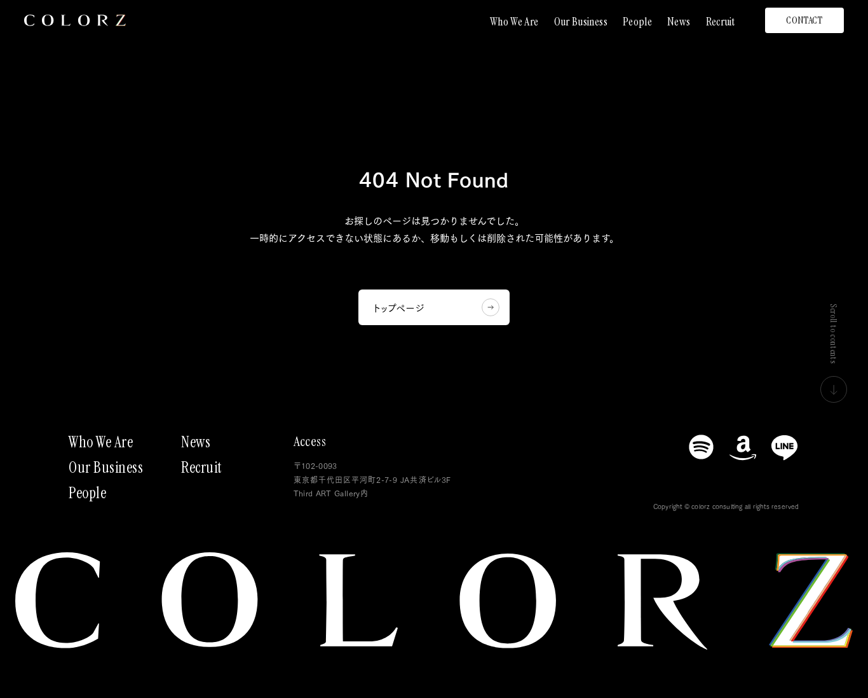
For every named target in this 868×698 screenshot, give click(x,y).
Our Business (580, 21)
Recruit (720, 21)
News (678, 21)
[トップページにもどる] (75, 20)
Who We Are (514, 21)
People (637, 21)
